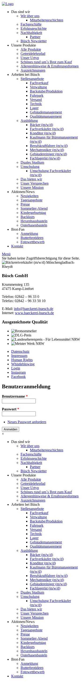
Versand (36, 100)
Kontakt (17, 246)
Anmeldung (29, 234)
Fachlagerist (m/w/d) (45, 158)
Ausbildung (29, 121)
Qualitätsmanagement (46, 116)
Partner (35, 37)
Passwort (10, 409)
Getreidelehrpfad (33, 54)
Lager (34, 108)
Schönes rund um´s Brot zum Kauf (46, 62)
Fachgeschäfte (31, 24)
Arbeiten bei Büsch (25, 75)
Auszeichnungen (33, 70)
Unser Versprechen (35, 183)
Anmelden (10, 429)
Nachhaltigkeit (31, 33)
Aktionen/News (23, 192)
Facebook (18, 377)
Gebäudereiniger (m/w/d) (48, 154)
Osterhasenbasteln (34, 225)
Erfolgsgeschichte (34, 28)
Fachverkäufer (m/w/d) (47, 129)
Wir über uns (30, 16)
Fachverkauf (39, 83)
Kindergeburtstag (33, 213)
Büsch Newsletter (34, 41)
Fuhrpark (36, 95)
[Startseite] (8, 4)
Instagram (18, 372)
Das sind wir (20, 12)
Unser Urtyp (30, 58)
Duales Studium (32, 162)
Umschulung (30, 167)
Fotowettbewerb (33, 242)
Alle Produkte (31, 49)
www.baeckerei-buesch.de (34, 313)
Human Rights (22, 360)
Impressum (19, 356)
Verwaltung (38, 87)
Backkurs (28, 217)
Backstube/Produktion (46, 91)
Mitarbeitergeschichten (46, 20)
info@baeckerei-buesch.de (33, 309)
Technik (36, 104)
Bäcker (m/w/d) (41, 125)
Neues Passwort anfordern (26, 422)
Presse (25, 204)
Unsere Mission (32, 188)
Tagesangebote (31, 200)
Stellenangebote (32, 79)
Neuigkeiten (29, 196)
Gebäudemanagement (46, 112)
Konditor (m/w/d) (43, 133)
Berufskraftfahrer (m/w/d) (49, 146)
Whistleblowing (23, 364)
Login (15, 368)
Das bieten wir (31, 179)
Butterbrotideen (32, 238)
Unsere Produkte (23, 45)
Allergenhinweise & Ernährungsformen (50, 66)
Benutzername (15, 396)
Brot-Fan (17, 229)
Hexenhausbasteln (34, 221)
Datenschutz (20, 351)
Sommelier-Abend (34, 208)
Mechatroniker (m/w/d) (47, 150)
